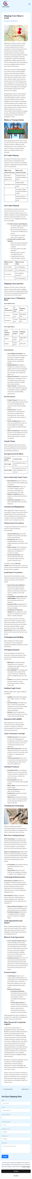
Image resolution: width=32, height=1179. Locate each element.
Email (3, 1107)
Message (4, 1143)
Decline (16, 1176)
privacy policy (26, 1166)
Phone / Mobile (6, 1114)
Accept (16, 1171)
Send (5, 1156)
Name (3, 1100)
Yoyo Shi (8, 21)
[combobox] (3, 1117)
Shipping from (6, 1129)
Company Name (6, 1122)
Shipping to (5, 1136)
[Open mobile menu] (29, 4)
